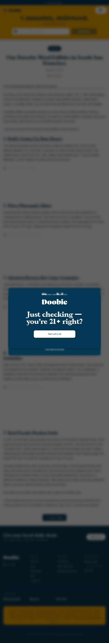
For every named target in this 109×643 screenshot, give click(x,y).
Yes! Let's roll (54, 334)
